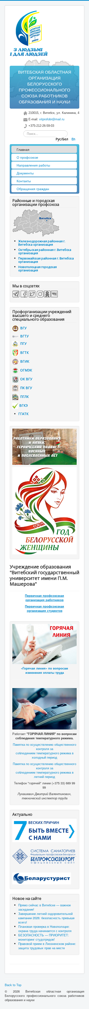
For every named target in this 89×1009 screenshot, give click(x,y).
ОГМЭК (25, 370)
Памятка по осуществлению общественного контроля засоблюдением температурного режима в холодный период (44, 751)
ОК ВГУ (25, 379)
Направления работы (33, 165)
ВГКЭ (23, 405)
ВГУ (22, 328)
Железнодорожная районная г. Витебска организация (41, 243)
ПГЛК (23, 396)
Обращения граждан (33, 188)
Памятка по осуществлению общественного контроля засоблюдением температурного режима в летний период (44, 770)
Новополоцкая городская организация (37, 268)
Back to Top (13, 985)
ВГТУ (23, 336)
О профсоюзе (27, 157)
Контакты (24, 180)
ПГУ (22, 343)
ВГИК (23, 361)
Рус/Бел (62, 139)
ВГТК (23, 352)
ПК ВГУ (25, 387)
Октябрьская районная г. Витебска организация (44, 251)
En (73, 139)
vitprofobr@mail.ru (51, 119)
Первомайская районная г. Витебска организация (46, 260)
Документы (25, 173)
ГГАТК (23, 413)
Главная (23, 149)
